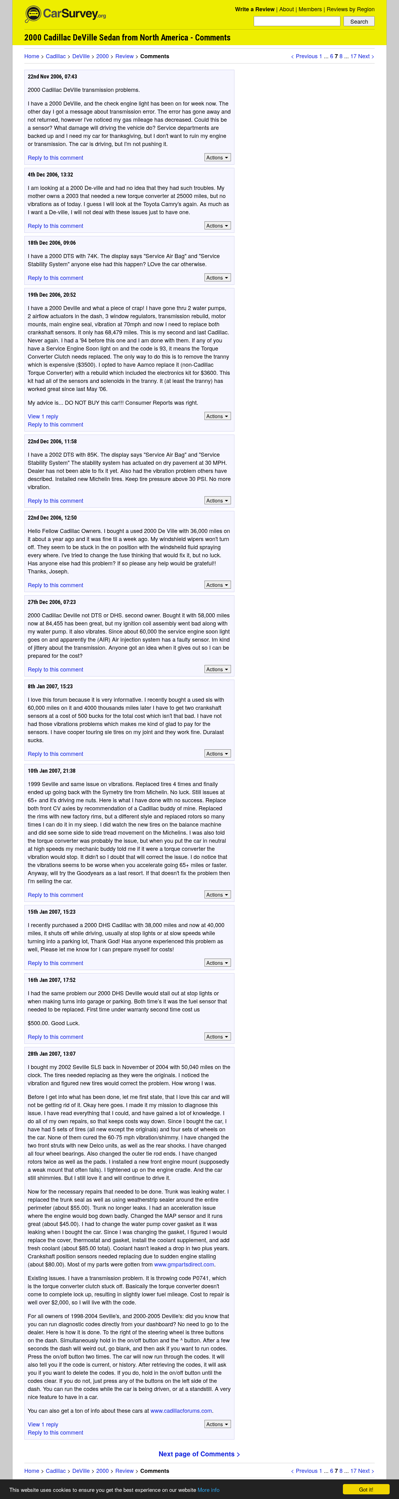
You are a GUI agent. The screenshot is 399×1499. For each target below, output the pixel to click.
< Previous (304, 56)
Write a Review (255, 9)
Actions (214, 157)
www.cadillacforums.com (181, 1410)
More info (208, 1489)
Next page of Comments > (199, 1453)
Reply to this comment (55, 157)
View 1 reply (43, 416)
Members (310, 9)
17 (353, 56)
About (286, 9)
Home (31, 56)
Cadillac (56, 56)
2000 (102, 56)
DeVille (81, 56)
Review (124, 56)
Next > (366, 56)
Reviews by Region (351, 9)
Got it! (366, 1489)
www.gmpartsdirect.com (184, 1264)
